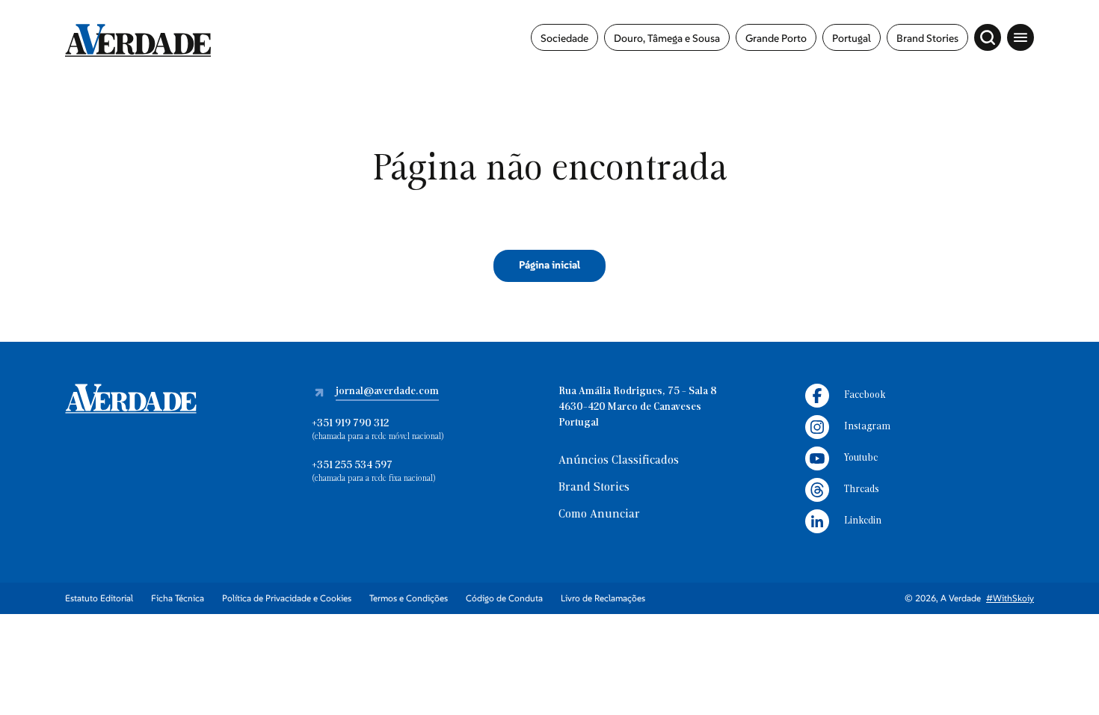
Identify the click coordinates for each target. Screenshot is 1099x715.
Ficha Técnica (177, 598)
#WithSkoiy (1010, 598)
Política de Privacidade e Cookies (286, 598)
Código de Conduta (504, 598)
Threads (861, 489)
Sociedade (564, 38)
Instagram (867, 427)
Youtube (861, 458)
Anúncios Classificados (618, 461)
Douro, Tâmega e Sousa (667, 38)
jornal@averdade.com (387, 391)
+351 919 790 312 (350, 423)
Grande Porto (776, 38)
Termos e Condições (408, 598)
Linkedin (862, 521)
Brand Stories (927, 38)
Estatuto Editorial (99, 598)
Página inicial (549, 264)
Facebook (864, 395)
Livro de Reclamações (603, 598)
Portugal (851, 38)
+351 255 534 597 (352, 465)
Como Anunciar (599, 515)
